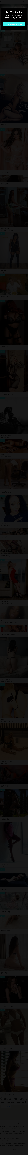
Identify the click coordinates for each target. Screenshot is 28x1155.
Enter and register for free (14, 24)
